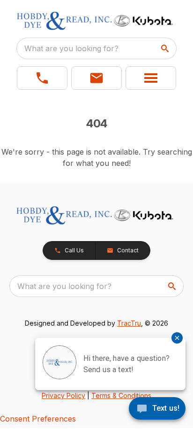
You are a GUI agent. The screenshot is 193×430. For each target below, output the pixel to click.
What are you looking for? (71, 48)
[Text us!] (157, 409)
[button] (42, 78)
